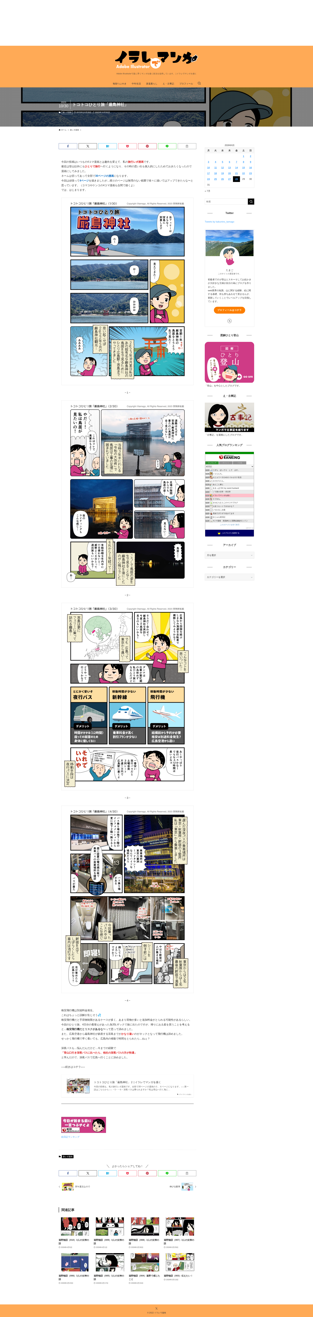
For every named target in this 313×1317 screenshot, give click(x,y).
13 (229, 167)
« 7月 (207, 191)
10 (208, 167)
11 (215, 167)
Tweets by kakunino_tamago (219, 221)
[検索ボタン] (199, 83)
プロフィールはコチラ (229, 310)
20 (229, 173)
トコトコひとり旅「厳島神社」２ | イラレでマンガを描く (127, 1082)
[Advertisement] (98, 23)
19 (222, 173)
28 (236, 179)
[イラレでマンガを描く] (156, 60)
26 (222, 179)
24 (208, 179)
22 (243, 173)
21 (236, 173)
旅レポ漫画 (67, 112)
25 (215, 179)
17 (208, 173)
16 (250, 167)
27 (229, 179)
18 (215, 173)
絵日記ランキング (70, 1137)
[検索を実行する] (251, 201)
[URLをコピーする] (187, 146)
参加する (249, 528)
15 (243, 167)
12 (222, 167)
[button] (68, 146)
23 (250, 173)
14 (236, 167)
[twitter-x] (229, 321)
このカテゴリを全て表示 (229, 525)
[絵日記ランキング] (83, 1132)
